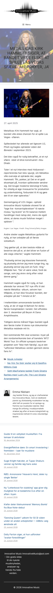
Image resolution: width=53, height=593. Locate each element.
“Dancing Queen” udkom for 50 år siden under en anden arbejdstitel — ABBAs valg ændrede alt (26, 521)
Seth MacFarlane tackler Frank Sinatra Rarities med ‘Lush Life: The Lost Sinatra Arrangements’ (25, 375)
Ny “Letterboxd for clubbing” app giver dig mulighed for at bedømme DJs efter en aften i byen (25, 491)
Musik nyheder (15, 359)
